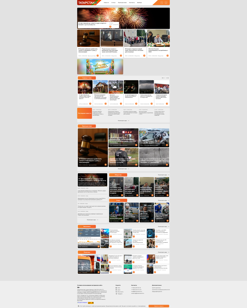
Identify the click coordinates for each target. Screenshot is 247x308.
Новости (106, 2)
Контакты (132, 2)
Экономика (86, 226)
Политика (87, 252)
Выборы (139, 2)
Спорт (118, 200)
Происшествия (122, 2)
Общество (118, 175)
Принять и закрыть (159, 306)
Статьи (113, 2)
